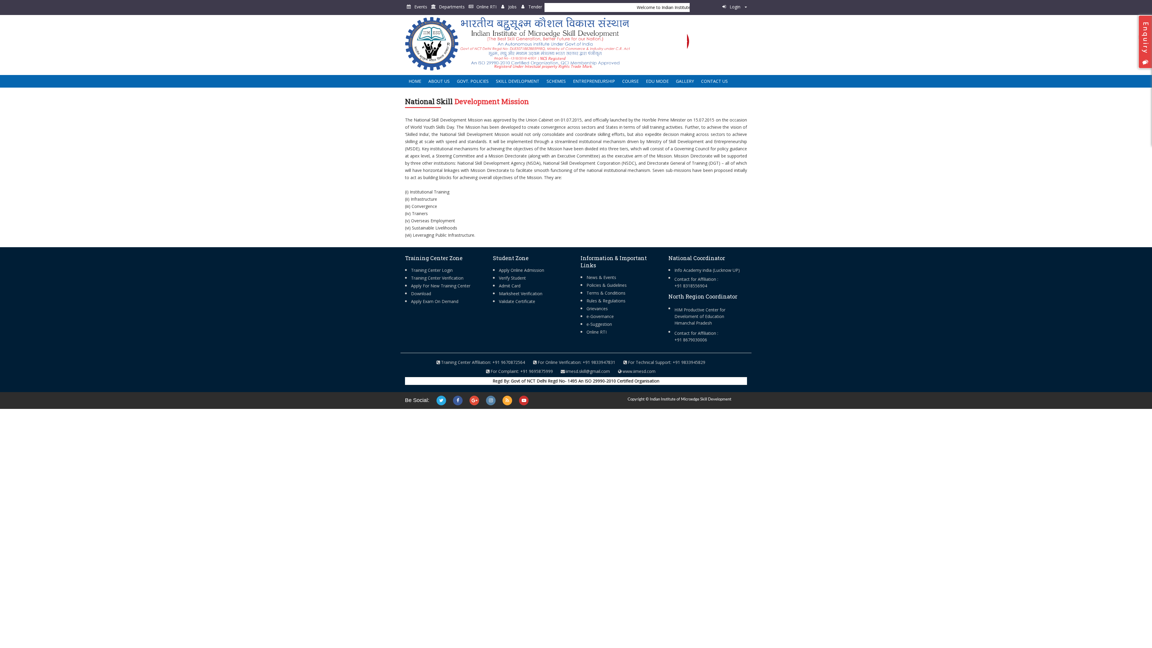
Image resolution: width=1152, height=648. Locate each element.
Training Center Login (432, 270)
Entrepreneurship (594, 81)
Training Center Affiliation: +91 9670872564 (483, 362)
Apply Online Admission (521, 270)
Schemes (556, 81)
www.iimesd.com (639, 371)
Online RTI (486, 7)
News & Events (601, 277)
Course (630, 81)
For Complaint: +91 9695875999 (521, 371)
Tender (535, 7)
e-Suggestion (599, 324)
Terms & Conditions (606, 293)
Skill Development (517, 81)
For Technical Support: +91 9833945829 (666, 362)
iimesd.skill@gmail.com (588, 371)
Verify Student (512, 278)
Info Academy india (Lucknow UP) (707, 270)
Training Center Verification (437, 278)
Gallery (685, 81)
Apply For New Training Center (440, 286)
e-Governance (600, 316)
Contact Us (714, 81)
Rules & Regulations (606, 301)
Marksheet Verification (520, 293)
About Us (439, 81)
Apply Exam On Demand (434, 301)
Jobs (512, 7)
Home (415, 81)
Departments (452, 7)
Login (736, 7)
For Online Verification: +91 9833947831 (576, 362)
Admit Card (509, 286)
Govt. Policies (473, 81)
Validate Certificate (517, 301)
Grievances (597, 308)
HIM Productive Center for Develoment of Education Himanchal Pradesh (699, 316)
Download (421, 293)
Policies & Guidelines (606, 285)
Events (420, 7)
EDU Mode (657, 81)
